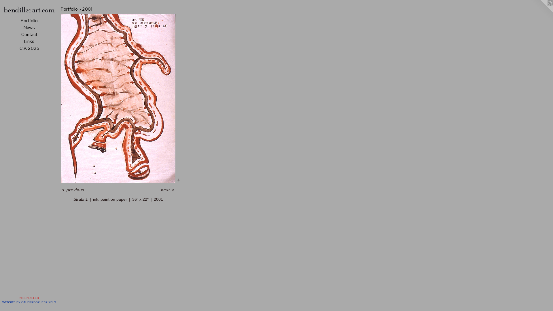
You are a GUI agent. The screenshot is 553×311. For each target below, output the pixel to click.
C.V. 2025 (29, 48)
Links (29, 41)
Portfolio (29, 21)
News (29, 27)
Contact (29, 34)
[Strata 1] (118, 98)
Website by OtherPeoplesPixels (29, 302)
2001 (87, 9)
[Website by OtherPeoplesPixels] (541, 11)
